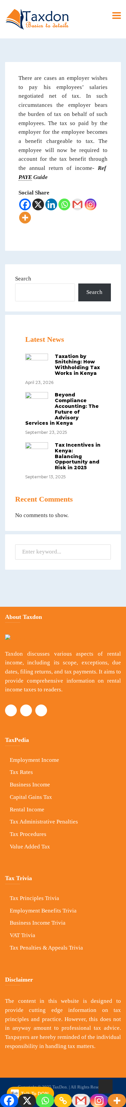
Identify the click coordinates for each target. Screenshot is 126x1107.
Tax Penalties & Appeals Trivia (46, 948)
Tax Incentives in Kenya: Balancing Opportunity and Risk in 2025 (77, 456)
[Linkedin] (51, 204)
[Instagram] (90, 204)
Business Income (30, 784)
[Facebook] (25, 204)
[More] (25, 217)
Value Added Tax (30, 846)
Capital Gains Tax (31, 797)
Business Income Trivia (38, 923)
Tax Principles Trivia (34, 898)
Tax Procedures (28, 834)
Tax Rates (21, 772)
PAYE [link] (25, 177)
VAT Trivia (22, 935)
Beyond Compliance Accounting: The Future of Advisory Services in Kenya (62, 409)
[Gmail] (77, 204)
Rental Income (27, 809)
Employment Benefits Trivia (43, 910)
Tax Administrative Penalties (44, 821)
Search (23, 278)
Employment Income (34, 760)
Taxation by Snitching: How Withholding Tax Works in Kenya (77, 364)
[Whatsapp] (64, 204)
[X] (38, 204)
